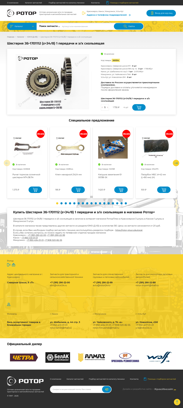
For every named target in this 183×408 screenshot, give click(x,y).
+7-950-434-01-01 (35, 240)
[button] (57, 203)
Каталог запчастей (33, 3)
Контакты (95, 3)
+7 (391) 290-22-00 (37, 235)
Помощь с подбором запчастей (124, 3)
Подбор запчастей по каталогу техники (66, 3)
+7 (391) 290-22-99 (56, 235)
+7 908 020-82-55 (53, 240)
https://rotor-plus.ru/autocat (129, 230)
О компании (12, 3)
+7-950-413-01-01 (30, 237)
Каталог (19, 26)
